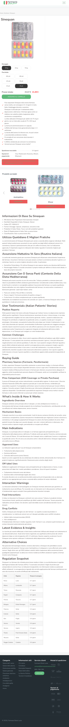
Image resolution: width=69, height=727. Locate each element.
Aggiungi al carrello (16, 97)
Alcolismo (6, 13)
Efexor (50, 202)
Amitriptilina (18, 197)
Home (1, 13)
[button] (18, 201)
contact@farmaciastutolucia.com (44, 666)
